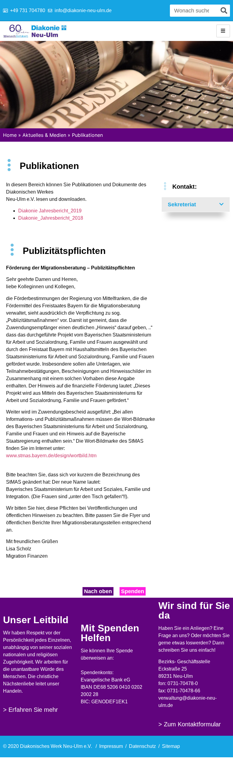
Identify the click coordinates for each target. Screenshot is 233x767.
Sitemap (171, 746)
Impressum (111, 746)
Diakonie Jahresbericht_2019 (50, 210)
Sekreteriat (182, 204)
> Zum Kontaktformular (189, 724)
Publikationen (87, 135)
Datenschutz (142, 746)
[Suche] (224, 11)
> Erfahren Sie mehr (30, 709)
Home (10, 135)
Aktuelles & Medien (44, 135)
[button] (196, 204)
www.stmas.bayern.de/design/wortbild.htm (51, 455)
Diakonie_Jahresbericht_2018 (50, 218)
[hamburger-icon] (223, 31)
